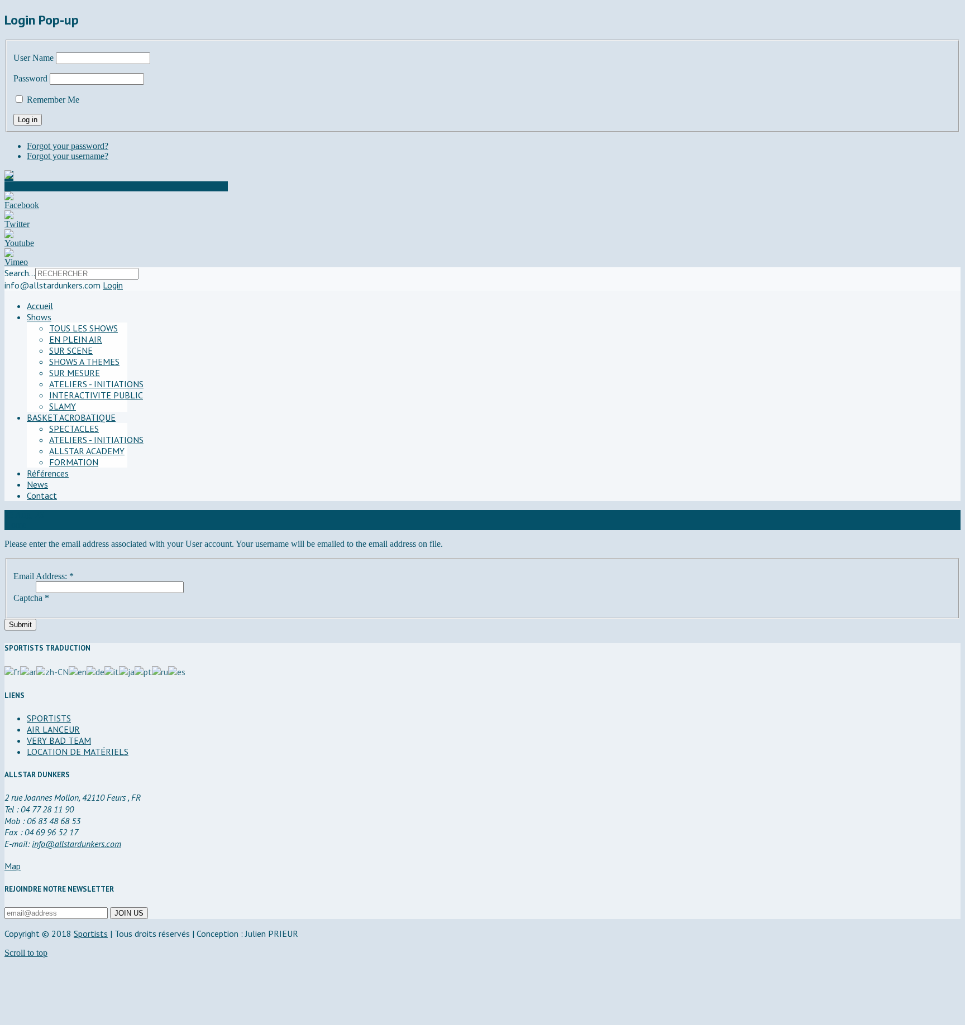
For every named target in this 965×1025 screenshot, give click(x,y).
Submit (20, 624)
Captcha (31, 598)
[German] (95, 670)
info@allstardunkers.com (76, 843)
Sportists (91, 933)
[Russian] (160, 670)
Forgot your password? (67, 146)
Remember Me (53, 99)
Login (113, 285)
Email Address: (43, 576)
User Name (33, 57)
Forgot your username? (67, 156)
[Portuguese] (143, 670)
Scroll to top (25, 952)
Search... (19, 272)
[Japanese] (127, 670)
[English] (78, 670)
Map (12, 866)
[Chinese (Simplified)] (52, 670)
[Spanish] (176, 670)
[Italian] (111, 670)
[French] (12, 670)
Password (30, 78)
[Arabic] (28, 670)
